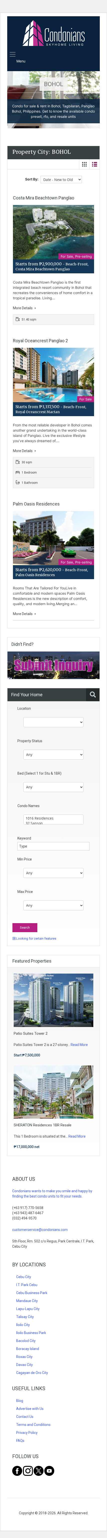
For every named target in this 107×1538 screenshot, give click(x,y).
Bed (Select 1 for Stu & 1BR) (39, 773)
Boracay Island (27, 1349)
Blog (19, 1401)
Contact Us (24, 1417)
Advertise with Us (30, 1409)
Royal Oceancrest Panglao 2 (40, 340)
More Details (23, 308)
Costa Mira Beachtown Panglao (43, 197)
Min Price (24, 859)
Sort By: (31, 179)
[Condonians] (53, 33)
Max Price (25, 892)
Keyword (24, 838)
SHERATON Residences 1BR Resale (42, 1125)
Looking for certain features (35, 938)
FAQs (20, 1441)
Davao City (24, 1365)
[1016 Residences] (53, 818)
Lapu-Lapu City (28, 1309)
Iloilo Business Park (31, 1333)
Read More (79, 1045)
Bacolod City (26, 1341)
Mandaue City (27, 1301)
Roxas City (24, 1357)
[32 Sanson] (53, 823)
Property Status (29, 741)
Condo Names (28, 806)
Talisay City (25, 1317)
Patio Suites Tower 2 (31, 1033)
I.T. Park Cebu (26, 1285)
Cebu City (23, 1277)
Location (24, 708)
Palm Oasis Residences (36, 504)
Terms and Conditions (33, 1425)
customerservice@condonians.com (40, 1230)
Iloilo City (23, 1325)
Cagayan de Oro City (32, 1373)
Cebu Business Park (31, 1293)
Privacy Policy (27, 1433)
